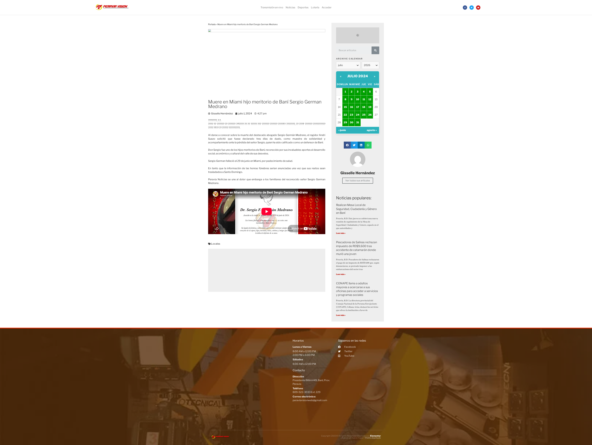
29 (345, 122)
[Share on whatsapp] (368, 145)
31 (357, 122)
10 (357, 99)
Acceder (326, 7)
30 (351, 122)
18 (363, 107)
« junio (342, 130)
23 (351, 114)
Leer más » (340, 233)
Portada (212, 24)
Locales (215, 243)
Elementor (375, 436)
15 (345, 107)
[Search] (375, 50)
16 (351, 107)
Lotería (315, 7)
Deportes (303, 7)
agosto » (372, 130)
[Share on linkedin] (361, 145)
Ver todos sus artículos (357, 180)
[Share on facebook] (347, 145)
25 (364, 114)
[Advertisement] (266, 270)
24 (357, 114)
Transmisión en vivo (272, 7)
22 (345, 114)
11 (364, 99)
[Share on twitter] (354, 145)
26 (370, 114)
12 (369, 99)
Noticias (290, 7)
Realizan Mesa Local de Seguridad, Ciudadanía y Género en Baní (356, 208)
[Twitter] (471, 7)
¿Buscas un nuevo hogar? (361, 438)
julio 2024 (357, 76)
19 (369, 107)
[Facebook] (465, 7)
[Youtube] (478, 7)
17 (357, 107)
